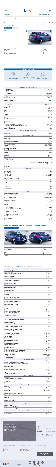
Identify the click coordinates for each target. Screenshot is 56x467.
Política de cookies (24, 448)
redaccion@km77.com (41, 430)
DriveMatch (5, 449)
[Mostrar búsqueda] (50, 10)
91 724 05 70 (13, 429)
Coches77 (5, 448)
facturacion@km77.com (50, 431)
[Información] (4, 22)
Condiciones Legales (24, 449)
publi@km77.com (40, 434)
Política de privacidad (24, 450)
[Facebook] (30, 462)
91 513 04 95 (11, 430)
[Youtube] (42, 462)
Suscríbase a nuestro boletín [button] (45, 454)
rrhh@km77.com (49, 435)
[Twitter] (34, 462)
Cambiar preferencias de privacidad (27, 451)
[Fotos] (7, 22)
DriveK (4, 450)
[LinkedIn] (38, 462)
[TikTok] (39, 464)
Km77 (28, 10)
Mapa (15, 427)
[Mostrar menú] (5, 10)
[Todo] (16, 22)
